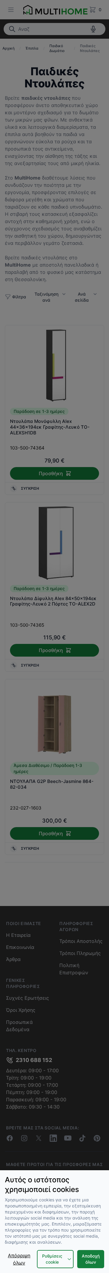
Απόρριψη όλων (19, 1259)
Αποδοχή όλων (91, 1259)
